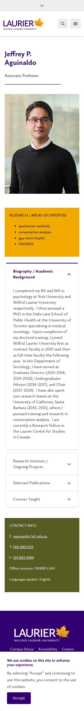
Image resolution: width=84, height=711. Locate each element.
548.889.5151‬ (23, 547)
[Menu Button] (75, 23)
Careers (68, 649)
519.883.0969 (23, 557)
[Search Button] (63, 23)
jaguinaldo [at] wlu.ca (30, 536)
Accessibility (47, 649)
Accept (19, 698)
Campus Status (22, 649)
